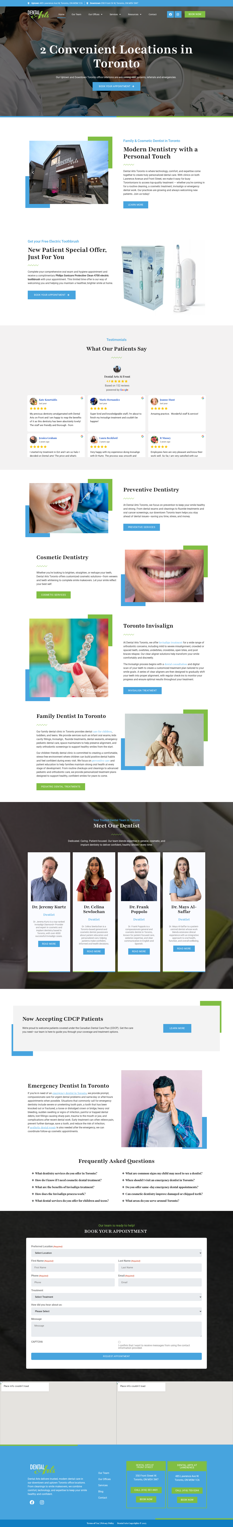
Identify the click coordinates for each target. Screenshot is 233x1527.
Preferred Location (46, 1246)
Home (61, 14)
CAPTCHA (37, 1342)
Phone (39, 1275)
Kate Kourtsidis (48, 399)
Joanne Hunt (167, 399)
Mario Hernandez (109, 399)
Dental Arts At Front (117, 376)
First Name (42, 1261)
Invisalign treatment (170, 642)
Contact (153, 14)
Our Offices (93, 14)
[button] (33, 172)
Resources (133, 14)
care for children (102, 731)
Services (114, 14)
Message (36, 1319)
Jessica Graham (48, 438)
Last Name (129, 1261)
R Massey (165, 438)
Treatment (37, 1290)
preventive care (101, 760)
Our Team (76, 14)
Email (126, 1275)
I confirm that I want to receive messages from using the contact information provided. (154, 1346)
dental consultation (176, 664)
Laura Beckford (108, 438)
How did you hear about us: (46, 1305)
